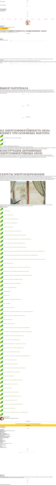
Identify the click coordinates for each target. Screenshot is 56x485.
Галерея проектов (3, 441)
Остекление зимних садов (4, 437)
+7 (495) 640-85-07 (3, 9)
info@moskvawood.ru (3, 447)
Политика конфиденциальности (5, 484)
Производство (2, 440)
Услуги (1, 438)
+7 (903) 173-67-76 (3, 10)
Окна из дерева (2, 1)
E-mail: (1, 446)
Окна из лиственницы (3, 433)
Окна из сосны (2, 432)
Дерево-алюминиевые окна (4, 434)
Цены (1, 439)
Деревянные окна (3, 431)
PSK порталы (2, 435)
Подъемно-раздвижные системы (5, 436)
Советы (4, 32)
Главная (1, 32)
